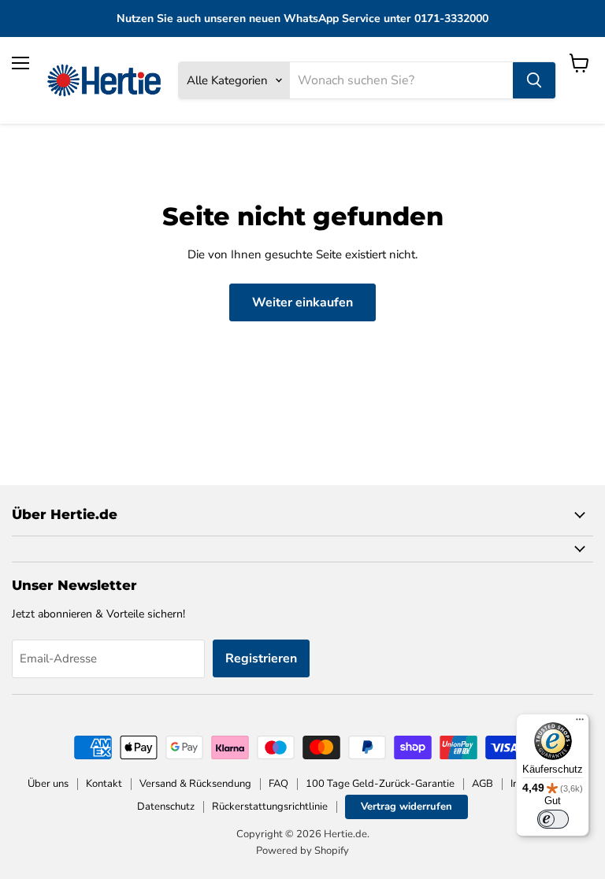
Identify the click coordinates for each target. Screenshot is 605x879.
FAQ (278, 784)
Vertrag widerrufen (406, 806)
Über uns (48, 784)
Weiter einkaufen (302, 302)
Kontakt (104, 784)
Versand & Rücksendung (195, 784)
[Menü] (579, 723)
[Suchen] (534, 80)
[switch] (553, 819)
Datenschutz (166, 806)
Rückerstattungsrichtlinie (270, 806)
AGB (482, 784)
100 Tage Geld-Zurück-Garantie (380, 784)
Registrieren (261, 658)
